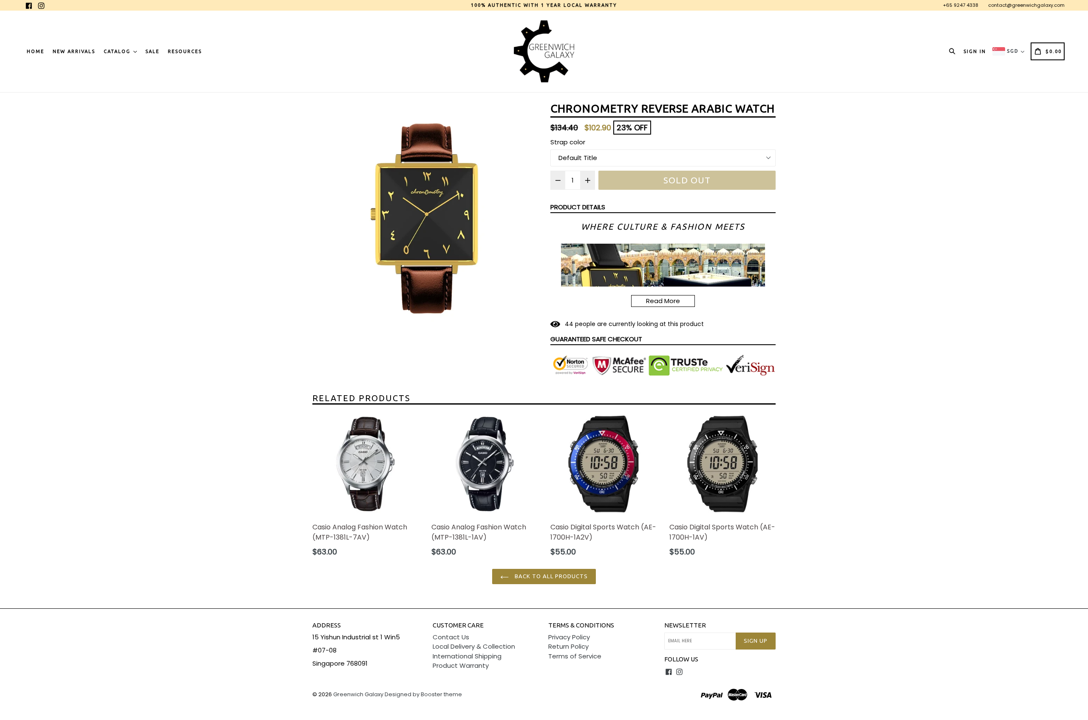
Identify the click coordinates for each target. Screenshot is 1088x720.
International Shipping (467, 656)
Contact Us (451, 637)
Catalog (118, 51)
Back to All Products (550, 576)
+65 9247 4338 (960, 5)
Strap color (567, 142)
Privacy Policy (569, 637)
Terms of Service (574, 656)
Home (35, 51)
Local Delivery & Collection (474, 646)
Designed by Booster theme (423, 694)
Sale (152, 51)
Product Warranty (461, 665)
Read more (663, 300)
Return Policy (568, 646)
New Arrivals (74, 51)
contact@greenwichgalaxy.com (1026, 5)
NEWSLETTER (685, 625)
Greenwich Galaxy (358, 694)
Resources (185, 51)
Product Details (577, 206)
